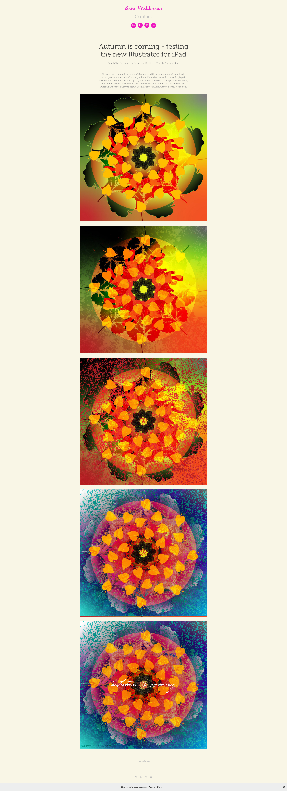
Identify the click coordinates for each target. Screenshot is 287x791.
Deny (159, 787)
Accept (152, 787)
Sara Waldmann (143, 9)
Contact (143, 16)
